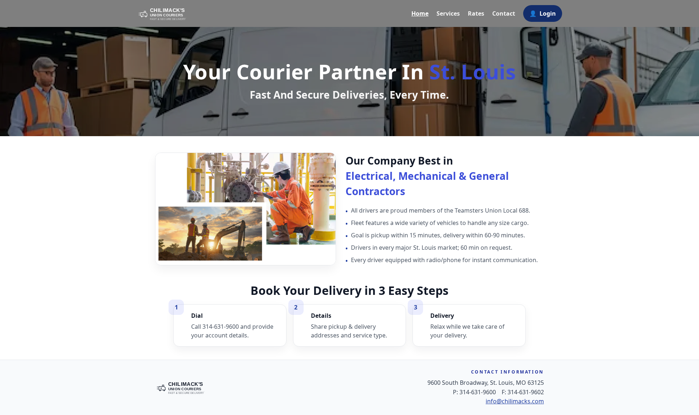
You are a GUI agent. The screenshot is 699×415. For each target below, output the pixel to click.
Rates (476, 13)
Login (542, 13)
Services (448, 13)
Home (420, 13)
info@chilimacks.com (515, 401)
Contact (503, 13)
